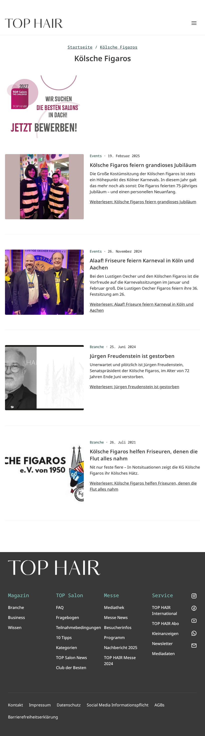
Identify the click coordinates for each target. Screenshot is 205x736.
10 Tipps (64, 637)
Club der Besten (71, 667)
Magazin (18, 595)
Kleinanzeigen (165, 633)
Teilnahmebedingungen (78, 627)
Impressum (40, 705)
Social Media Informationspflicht (117, 705)
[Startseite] (34, 23)
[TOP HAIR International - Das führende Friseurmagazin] (54, 567)
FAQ (60, 607)
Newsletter (162, 643)
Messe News (116, 617)
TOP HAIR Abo (165, 623)
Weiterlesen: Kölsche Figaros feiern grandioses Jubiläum (143, 201)
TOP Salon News (71, 657)
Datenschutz (69, 705)
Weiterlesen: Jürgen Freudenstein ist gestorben (134, 386)
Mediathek (114, 607)
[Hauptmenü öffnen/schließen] (194, 23)
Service (162, 595)
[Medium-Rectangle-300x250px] (102, 106)
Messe (111, 595)
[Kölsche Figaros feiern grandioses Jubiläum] (44, 189)
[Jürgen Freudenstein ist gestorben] (44, 380)
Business (16, 617)
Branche (16, 607)
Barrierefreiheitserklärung (33, 717)
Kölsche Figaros (119, 47)
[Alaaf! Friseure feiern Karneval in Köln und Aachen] (44, 285)
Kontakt (15, 705)
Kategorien (66, 647)
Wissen (15, 627)
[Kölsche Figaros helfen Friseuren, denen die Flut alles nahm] (44, 476)
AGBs (159, 705)
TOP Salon (69, 595)
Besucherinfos (118, 627)
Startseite (80, 47)
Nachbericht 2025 (120, 647)
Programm (114, 637)
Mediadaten (163, 653)
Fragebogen (67, 617)
